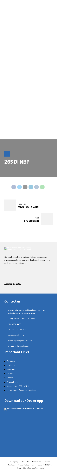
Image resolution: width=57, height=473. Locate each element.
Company (11, 361)
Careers (10, 373)
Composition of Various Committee (21, 390)
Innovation (11, 369)
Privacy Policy (12, 382)
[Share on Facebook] (13, 187)
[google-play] (28, 409)
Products (10, 365)
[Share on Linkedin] (30, 187)
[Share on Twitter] (19, 187)
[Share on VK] (36, 187)
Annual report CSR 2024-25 (18, 386)
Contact (10, 377)
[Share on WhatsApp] (42, 187)
